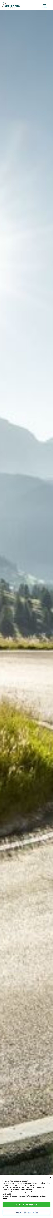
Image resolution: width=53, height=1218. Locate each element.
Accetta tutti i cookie (26, 1204)
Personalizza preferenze (26, 1212)
